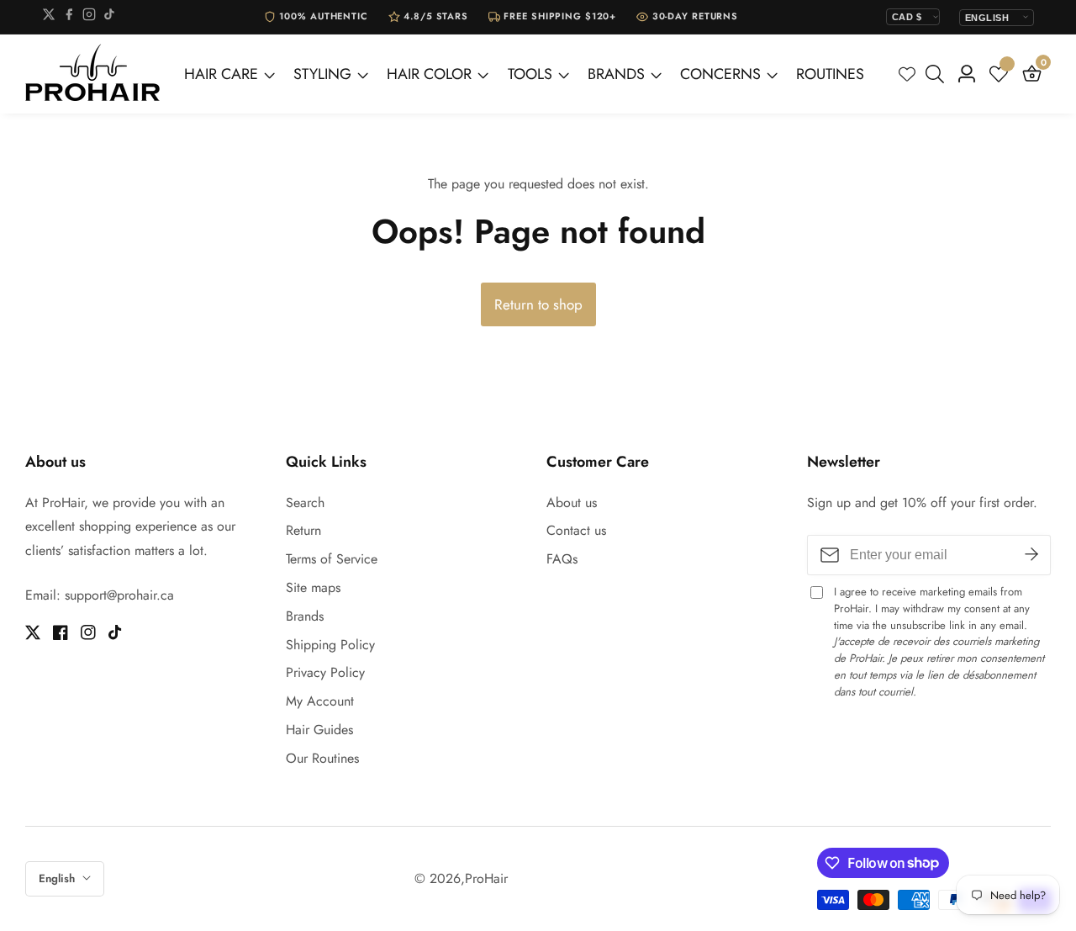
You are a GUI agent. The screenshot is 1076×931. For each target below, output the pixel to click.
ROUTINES (830, 74)
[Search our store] (938, 74)
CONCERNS (720, 74)
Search (305, 502)
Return (303, 530)
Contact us (576, 530)
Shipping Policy (330, 644)
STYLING (322, 74)
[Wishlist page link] (907, 74)
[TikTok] (109, 17)
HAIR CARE (221, 74)
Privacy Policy (325, 672)
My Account (320, 701)
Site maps (313, 587)
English (58, 878)
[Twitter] (48, 17)
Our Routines (322, 758)
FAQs (562, 559)
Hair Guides (319, 729)
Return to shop (538, 304)
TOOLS (530, 74)
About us (571, 502)
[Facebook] (69, 17)
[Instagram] (89, 17)
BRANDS (616, 74)
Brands (305, 616)
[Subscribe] (1031, 555)
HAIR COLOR (429, 74)
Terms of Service (331, 559)
